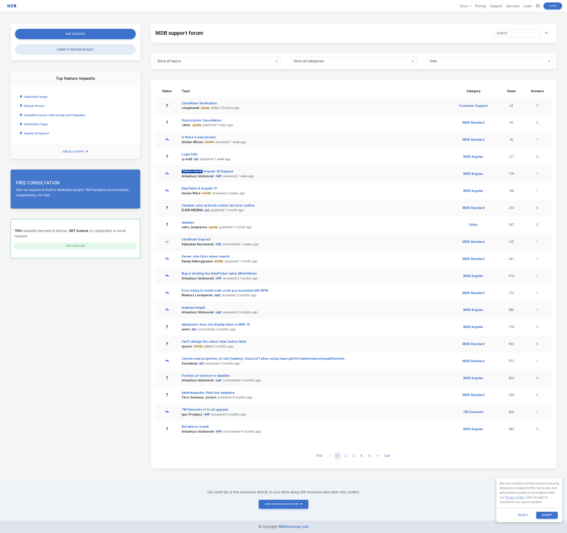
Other (473, 225)
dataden (188, 223)
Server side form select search (206, 256)
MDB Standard (473, 123)
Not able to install (195, 427)
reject (523, 515)
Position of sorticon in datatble (206, 376)
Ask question (75, 33)
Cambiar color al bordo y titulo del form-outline (218, 205)
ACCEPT (547, 515)
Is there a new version (199, 137)
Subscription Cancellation (201, 120)
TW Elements (473, 412)
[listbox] (217, 61)
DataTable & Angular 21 (199, 188)
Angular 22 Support (218, 171)
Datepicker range (36, 96)
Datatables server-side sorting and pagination (54, 115)
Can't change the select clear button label (214, 342)
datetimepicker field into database (208, 393)
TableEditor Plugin (36, 124)
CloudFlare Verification (199, 103)
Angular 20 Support (36, 133)
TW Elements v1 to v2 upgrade (205, 410)
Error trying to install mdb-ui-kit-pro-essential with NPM (225, 291)
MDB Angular (473, 157)
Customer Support (473, 106)
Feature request (192, 171)
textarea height (193, 308)
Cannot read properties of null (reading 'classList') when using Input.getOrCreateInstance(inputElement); (263, 359)
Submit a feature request (75, 49)
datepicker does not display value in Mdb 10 (216, 324)
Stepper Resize (34, 105)
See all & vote (73, 151)
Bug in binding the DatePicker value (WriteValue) (219, 273)
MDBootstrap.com (294, 527)
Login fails (190, 154)
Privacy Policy (515, 497)
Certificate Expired (196, 239)
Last (387, 456)
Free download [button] (75, 245)
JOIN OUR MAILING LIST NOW (281, 504)
